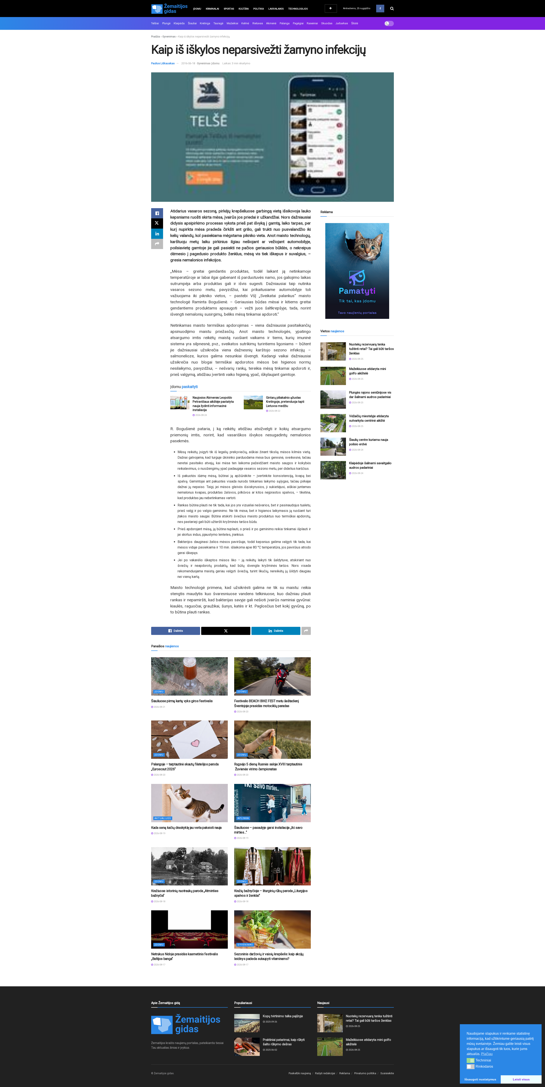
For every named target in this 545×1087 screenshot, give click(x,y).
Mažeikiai (232, 23)
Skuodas (326, 23)
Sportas (229, 8)
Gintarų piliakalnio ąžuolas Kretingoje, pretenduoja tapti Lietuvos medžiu (285, 402)
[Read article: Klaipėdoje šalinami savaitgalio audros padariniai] (333, 470)
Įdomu (197, 8)
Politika (258, 8)
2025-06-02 (271, 1049)
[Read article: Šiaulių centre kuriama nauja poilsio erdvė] (333, 447)
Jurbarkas (342, 23)
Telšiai (155, 23)
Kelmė (245, 23)
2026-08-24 (201, 415)
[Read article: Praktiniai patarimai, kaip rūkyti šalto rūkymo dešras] (247, 1047)
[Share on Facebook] (157, 213)
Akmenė (271, 23)
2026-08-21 (159, 707)
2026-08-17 (159, 964)
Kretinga (205, 23)
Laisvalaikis (276, 8)
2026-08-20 (242, 711)
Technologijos (298, 8)
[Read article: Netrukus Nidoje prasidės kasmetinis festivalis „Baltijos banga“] (189, 929)
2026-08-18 (159, 901)
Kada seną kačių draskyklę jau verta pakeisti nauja (186, 828)
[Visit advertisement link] (357, 271)
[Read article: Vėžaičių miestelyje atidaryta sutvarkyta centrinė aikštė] (333, 423)
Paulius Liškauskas (163, 63)
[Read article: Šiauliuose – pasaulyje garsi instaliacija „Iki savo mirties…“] (272, 803)
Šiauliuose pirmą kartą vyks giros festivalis (182, 701)
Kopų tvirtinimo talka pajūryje (283, 1016)
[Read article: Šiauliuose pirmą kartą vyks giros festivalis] (189, 676)
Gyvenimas (169, 36)
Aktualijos (163, 818)
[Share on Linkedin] (157, 234)
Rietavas (257, 23)
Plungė (166, 23)
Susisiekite (387, 1073)
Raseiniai (312, 23)
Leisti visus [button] (521, 1079)
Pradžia (155, 36)
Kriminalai (212, 8)
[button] (471, 1060)
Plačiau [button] (487, 1054)
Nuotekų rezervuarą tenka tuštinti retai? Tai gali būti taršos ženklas (371, 348)
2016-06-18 (188, 63)
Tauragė (218, 23)
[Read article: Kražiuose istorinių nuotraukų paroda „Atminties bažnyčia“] (189, 866)
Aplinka (243, 818)
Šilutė (354, 23)
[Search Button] (392, 8)
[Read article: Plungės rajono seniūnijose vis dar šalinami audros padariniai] (333, 399)
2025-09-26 (271, 1021)
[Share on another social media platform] (157, 244)
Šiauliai (192, 23)
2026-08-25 (357, 359)
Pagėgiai (298, 23)
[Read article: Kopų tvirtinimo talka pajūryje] (247, 1023)
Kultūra (244, 8)
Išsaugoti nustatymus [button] (480, 1079)
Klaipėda (179, 23)
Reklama (344, 1073)
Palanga (285, 23)
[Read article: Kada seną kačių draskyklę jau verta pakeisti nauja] (189, 803)
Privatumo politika (365, 1073)
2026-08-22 (274, 411)
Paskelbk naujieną (300, 1073)
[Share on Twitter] (157, 223)
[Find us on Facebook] (380, 8)
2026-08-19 (159, 833)
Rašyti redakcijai (325, 1073)
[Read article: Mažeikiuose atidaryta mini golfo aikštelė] (333, 376)
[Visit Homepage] (169, 8)
